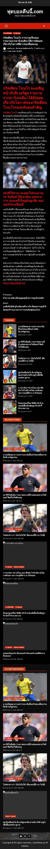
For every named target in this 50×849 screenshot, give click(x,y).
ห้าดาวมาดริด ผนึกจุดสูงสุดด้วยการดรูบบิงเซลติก (23, 296)
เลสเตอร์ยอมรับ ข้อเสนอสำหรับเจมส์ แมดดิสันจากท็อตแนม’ (25, 636)
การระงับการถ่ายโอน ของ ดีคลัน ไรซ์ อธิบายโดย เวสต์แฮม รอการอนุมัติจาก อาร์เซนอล (9, 392)
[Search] (44, 26)
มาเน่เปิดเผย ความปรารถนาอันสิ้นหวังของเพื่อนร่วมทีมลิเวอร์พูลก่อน (9, 330)
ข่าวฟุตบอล (17, 33)
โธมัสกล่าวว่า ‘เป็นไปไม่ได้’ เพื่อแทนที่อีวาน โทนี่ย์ (9, 361)
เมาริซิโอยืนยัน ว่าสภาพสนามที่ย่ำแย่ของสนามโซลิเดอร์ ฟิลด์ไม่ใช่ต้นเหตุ (9, 346)
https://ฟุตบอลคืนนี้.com (14, 283)
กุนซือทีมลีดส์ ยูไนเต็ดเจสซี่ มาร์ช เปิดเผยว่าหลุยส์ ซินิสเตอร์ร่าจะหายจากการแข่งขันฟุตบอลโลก (24, 306)
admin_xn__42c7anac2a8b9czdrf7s (20, 48)
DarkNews (38, 842)
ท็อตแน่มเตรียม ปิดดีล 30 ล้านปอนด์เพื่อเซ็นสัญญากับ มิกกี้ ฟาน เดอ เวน (9, 407)
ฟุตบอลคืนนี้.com (25, 11)
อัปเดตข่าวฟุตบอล (19, 449)
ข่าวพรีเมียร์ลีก (8, 33)
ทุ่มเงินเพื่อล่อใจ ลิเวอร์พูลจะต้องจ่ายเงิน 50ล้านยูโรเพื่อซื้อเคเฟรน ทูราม (9, 376)
